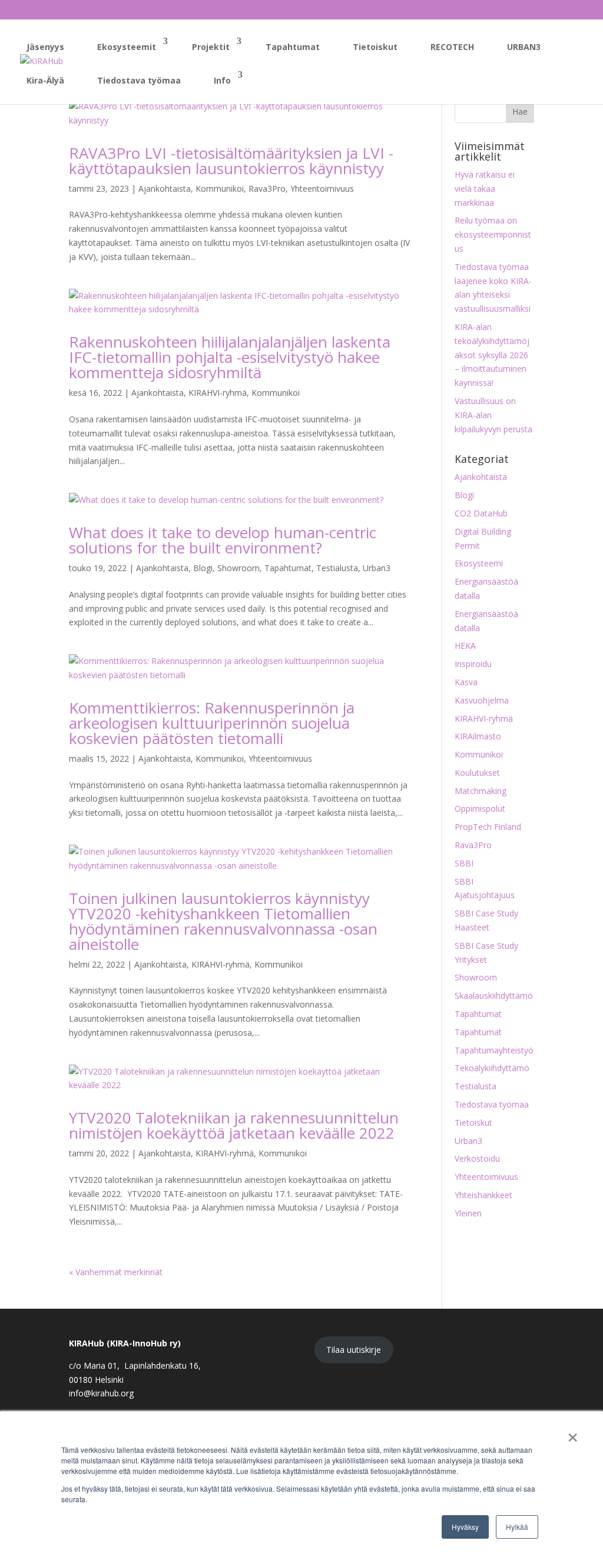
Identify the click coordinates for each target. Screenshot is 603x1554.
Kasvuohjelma (482, 700)
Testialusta (337, 567)
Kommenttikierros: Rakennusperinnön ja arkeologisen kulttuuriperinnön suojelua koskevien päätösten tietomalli (211, 723)
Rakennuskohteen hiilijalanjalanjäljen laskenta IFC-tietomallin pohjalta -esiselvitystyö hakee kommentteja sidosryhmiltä (229, 357)
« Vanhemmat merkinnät (116, 1272)
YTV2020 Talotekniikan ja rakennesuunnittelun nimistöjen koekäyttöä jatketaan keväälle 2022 (234, 1125)
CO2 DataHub (481, 513)
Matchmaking (480, 790)
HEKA (465, 645)
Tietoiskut (375, 46)
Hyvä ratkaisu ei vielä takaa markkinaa (485, 188)
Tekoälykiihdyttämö (492, 1067)
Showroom (238, 567)
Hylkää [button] (517, 1527)
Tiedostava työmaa (139, 80)
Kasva (466, 682)
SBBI (464, 863)
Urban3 (376, 567)
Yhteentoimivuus (322, 188)
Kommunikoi (220, 188)
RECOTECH (452, 46)
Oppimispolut (480, 808)
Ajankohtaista (164, 188)
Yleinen (468, 1213)
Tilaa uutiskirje (353, 1349)
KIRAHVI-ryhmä (217, 392)
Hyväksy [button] (465, 1527)
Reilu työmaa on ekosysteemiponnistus (493, 234)
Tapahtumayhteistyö (494, 1050)
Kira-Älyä (45, 80)
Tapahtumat (293, 46)
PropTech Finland (488, 826)
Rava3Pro (267, 188)
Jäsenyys (45, 46)
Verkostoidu (477, 1158)
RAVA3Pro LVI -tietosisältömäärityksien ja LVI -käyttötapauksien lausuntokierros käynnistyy (231, 160)
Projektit (211, 46)
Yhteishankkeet (483, 1194)
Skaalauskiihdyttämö (494, 995)
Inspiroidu (473, 663)
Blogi (203, 567)
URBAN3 (524, 46)
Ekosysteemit (126, 46)
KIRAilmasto (478, 736)
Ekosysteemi (479, 563)
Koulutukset (477, 772)
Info (222, 80)
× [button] (572, 1433)
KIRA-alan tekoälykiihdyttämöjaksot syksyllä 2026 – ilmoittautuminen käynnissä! (492, 354)
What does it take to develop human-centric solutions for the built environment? (222, 540)
